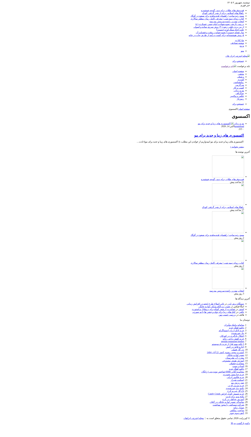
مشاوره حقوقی (236, 363)
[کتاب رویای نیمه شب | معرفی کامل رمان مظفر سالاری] (228, 260)
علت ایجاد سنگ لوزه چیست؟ (230, 29)
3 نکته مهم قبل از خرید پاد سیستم (228, 344)
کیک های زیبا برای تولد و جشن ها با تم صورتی (213, 312)
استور (241, 309)
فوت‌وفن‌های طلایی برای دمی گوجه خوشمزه (222, 10)
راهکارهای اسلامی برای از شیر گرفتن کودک (223, 13)
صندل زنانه (238, 407)
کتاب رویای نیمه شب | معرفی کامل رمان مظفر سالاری (217, 18)
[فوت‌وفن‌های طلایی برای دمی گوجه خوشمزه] (228, 176)
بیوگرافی (239, 93)
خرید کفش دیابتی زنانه (233, 339)
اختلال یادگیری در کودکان (232, 336)
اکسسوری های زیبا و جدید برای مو (219, 135)
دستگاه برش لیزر (235, 304)
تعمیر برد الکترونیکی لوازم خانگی (214, 306)
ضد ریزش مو (237, 383)
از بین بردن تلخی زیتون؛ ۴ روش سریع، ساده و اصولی (218, 27)
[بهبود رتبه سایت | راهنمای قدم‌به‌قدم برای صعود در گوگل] (228, 232)
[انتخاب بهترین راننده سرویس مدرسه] (228, 288)
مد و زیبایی (239, 90)
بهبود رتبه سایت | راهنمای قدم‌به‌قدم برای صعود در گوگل (217, 16)
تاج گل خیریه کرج (235, 391)
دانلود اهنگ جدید (236, 327)
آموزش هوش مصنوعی (233, 360)
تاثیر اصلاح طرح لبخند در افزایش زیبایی (205, 304)
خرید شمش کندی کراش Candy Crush (226, 394)
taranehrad (239, 126)
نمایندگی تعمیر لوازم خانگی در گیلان (227, 402)
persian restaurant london (232, 341)
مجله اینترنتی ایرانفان (193, 418)
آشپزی (241, 79)
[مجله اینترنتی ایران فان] (237, 56)
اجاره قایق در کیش (235, 347)
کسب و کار (238, 88)
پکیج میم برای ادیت (235, 396)
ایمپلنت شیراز (237, 380)
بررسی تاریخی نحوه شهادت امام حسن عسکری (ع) (219, 24)
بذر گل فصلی (237, 349)
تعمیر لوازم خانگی (235, 355)
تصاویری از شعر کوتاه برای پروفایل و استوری (213, 309)
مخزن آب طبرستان (234, 358)
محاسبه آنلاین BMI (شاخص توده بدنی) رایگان (222, 371)
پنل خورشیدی (237, 333)
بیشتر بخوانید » (237, 147)
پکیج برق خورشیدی (235, 388)
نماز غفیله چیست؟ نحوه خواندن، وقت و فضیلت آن (220, 32)
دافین (241, 312)
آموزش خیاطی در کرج (233, 399)
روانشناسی (238, 82)
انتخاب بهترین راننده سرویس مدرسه (226, 21)
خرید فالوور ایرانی (235, 377)
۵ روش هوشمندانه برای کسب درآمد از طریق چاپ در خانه (216, 35)
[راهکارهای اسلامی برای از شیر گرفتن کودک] (228, 204)
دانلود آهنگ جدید (236, 369)
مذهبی (241, 74)
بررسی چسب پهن (227, 315)
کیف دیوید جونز (237, 413)
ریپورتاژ (240, 99)
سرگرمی (239, 85)
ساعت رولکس (237, 410)
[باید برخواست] (228, 66)
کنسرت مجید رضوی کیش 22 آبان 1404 (225, 352)
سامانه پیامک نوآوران (234, 325)
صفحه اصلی (238, 71)
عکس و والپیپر (237, 96)
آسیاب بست (238, 366)
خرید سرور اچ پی (236, 385)
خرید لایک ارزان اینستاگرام (231, 330)
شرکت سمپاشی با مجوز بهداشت (228, 405)
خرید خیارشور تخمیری (233, 374)
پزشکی (240, 77)
